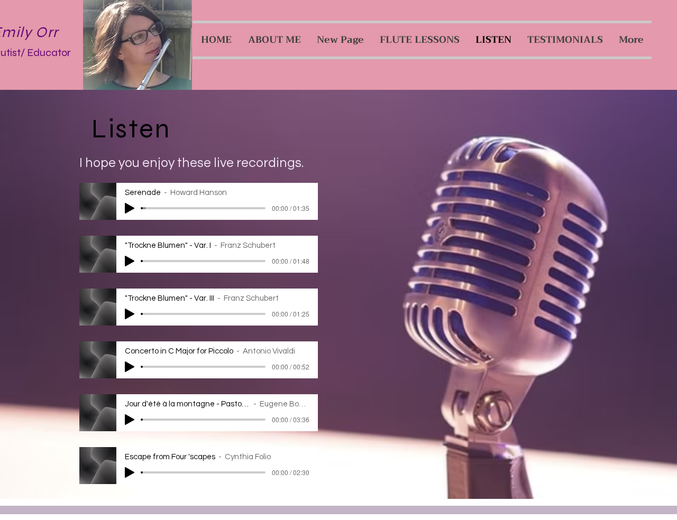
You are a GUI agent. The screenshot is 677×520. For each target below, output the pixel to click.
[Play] (129, 208)
